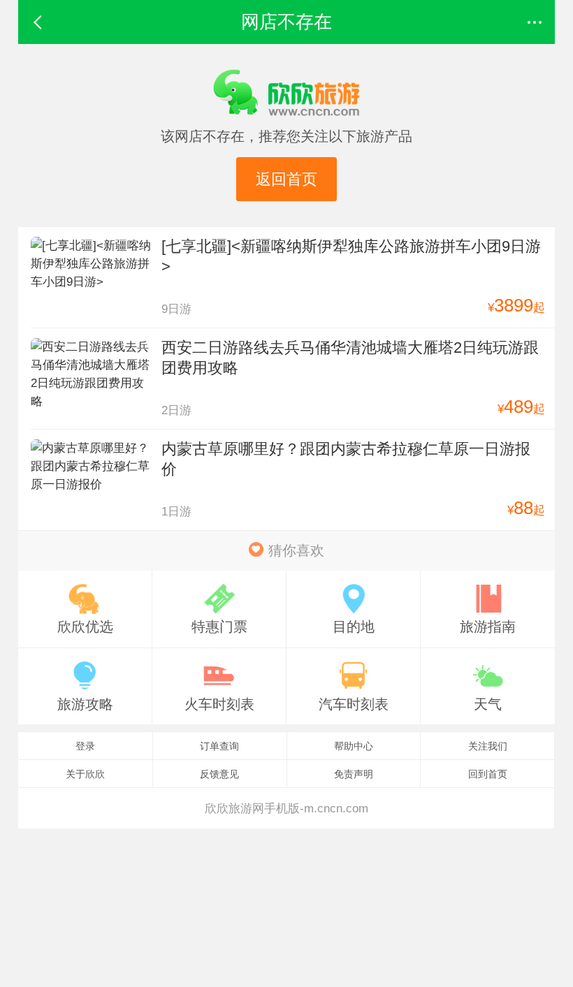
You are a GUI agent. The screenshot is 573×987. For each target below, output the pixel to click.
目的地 (354, 626)
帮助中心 (353, 746)
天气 (488, 704)
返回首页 (286, 179)
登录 (85, 746)
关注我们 (487, 746)
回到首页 (487, 774)
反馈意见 (219, 774)
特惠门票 (219, 626)
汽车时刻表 (354, 704)
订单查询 (219, 746)
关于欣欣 (85, 774)
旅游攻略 (85, 704)
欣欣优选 (85, 626)
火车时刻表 (219, 704)
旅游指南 (488, 626)
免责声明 (353, 774)
